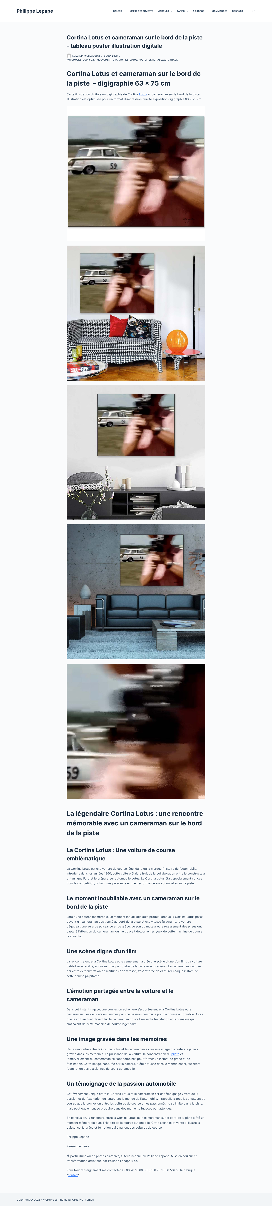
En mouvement (102, 59)
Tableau (161, 59)
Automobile (74, 59)
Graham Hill (120, 59)
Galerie (117, 11)
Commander (219, 11)
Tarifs (181, 11)
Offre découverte (141, 11)
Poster (143, 59)
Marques (163, 11)
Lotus (133, 59)
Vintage (173, 59)
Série (152, 59)
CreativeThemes (83, 1199)
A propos (198, 11)
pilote (175, 1054)
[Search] (254, 11)
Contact (237, 11)
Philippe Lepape (35, 11)
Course (87, 59)
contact (73, 1175)
